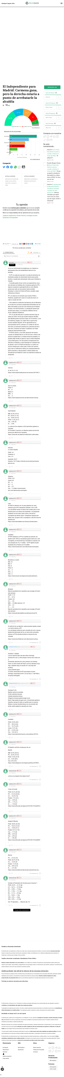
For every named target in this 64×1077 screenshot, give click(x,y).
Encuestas (5, 1047)
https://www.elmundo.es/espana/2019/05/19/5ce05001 (24, 840)
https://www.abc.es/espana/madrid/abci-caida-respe (23, 434)
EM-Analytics (21, 1047)
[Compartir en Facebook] (7, 167)
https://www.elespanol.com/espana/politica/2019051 (23, 763)
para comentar (21, 208)
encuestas (46, 1017)
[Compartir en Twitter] (4, 167)
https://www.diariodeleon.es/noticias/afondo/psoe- (22, 521)
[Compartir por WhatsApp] (15, 167)
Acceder (38, 243)
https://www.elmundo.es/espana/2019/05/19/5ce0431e (24, 806)
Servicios (5, 1052)
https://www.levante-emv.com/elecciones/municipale (23, 546)
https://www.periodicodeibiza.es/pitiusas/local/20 (22, 613)
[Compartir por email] (23, 167)
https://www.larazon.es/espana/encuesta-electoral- (22, 576)
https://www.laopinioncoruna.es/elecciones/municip (23, 397)
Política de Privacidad (38, 1049)
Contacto (35, 1052)
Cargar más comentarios (22, 910)
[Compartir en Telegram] (11, 167)
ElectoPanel (6, 1049)
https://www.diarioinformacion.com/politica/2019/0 (23, 734)
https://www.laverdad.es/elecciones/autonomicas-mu (23, 870)
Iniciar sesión (53, 1069)
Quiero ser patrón (7, 1056)
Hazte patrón (53, 1066)
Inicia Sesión (6, 1058)
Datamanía (20, 1049)
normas (13, 208)
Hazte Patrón (21, 215)
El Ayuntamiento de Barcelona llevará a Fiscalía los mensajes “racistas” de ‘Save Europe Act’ (54, 188)
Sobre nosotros (37, 1047)
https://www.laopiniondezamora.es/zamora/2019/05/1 (24, 372)
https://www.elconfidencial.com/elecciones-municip (23, 639)
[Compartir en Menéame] (19, 167)
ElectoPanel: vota (52, 87)
